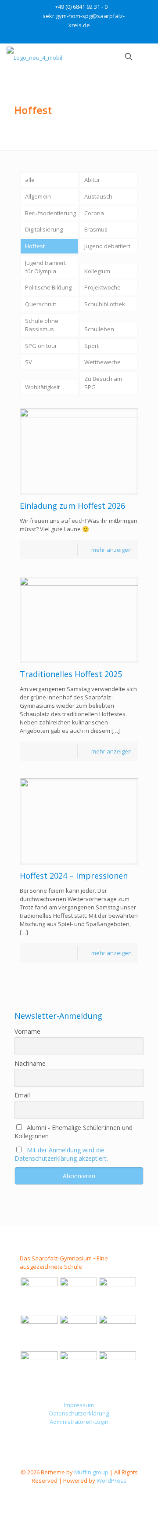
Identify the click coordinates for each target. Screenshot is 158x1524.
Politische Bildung (48, 287)
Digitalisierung (44, 229)
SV (28, 362)
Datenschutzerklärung (79, 1413)
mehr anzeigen (111, 550)
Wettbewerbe (102, 362)
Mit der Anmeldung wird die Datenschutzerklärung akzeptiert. (61, 1154)
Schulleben (99, 329)
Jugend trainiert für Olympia (45, 267)
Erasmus (96, 229)
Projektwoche (102, 287)
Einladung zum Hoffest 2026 (72, 505)
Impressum (79, 1405)
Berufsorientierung (50, 213)
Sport (91, 346)
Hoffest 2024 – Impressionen (74, 875)
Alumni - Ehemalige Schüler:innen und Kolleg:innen (73, 1131)
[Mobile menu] (146, 56)
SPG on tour (41, 346)
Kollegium (97, 271)
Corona (94, 213)
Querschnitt (40, 304)
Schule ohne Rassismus (41, 325)
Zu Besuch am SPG (103, 383)
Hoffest (35, 246)
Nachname (30, 1063)
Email (22, 1095)
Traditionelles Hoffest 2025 (71, 674)
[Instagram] (85, 36)
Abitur (92, 180)
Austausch (98, 196)
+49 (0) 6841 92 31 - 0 (81, 7)
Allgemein (38, 196)
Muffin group (91, 1472)
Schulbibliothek (104, 304)
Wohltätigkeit (42, 387)
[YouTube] (73, 36)
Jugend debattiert (107, 246)
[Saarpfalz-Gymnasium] (34, 57)
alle (30, 180)
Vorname (27, 1031)
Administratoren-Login (79, 1422)
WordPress (111, 1480)
